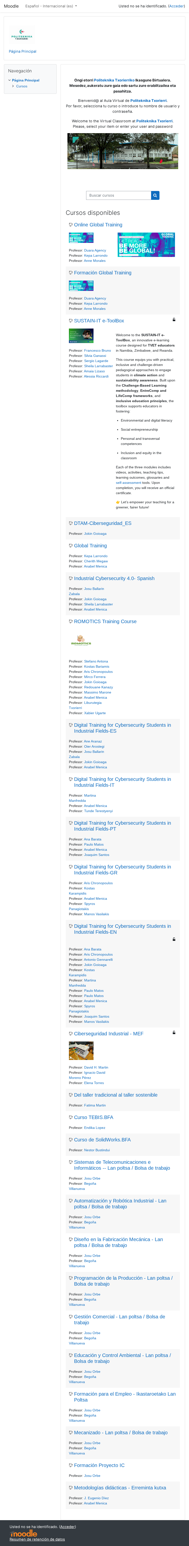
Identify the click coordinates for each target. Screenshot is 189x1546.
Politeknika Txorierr (148, 100)
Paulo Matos (94, 844)
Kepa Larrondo (96, 255)
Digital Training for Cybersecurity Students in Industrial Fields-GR (122, 869)
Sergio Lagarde (96, 361)
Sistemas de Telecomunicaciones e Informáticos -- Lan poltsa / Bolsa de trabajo (122, 1165)
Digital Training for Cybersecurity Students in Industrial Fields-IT (122, 782)
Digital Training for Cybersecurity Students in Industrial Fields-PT (122, 826)
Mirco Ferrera (95, 677)
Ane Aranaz (93, 741)
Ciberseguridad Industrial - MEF (108, 1033)
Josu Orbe (92, 1178)
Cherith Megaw (96, 561)
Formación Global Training (102, 272)
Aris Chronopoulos (98, 672)
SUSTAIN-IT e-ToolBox (99, 320)
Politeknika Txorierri (154, 121)
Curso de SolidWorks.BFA (102, 1139)
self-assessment (128, 483)
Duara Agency (95, 250)
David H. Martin (96, 1067)
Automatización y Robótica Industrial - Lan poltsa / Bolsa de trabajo (120, 1203)
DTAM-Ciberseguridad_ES (102, 523)
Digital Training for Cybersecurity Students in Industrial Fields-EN (122, 929)
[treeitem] (30, 83)
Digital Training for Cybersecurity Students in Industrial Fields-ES (122, 728)
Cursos (21, 86)
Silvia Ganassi (95, 356)
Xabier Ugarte (95, 713)
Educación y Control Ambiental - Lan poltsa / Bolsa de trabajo (122, 1358)
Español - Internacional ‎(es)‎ (49, 6)
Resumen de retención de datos (37, 1539)
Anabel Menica (95, 566)
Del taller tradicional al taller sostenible (116, 1095)
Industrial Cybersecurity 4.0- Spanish (114, 578)
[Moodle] (23, 1533)
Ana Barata (92, 839)
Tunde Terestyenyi (98, 811)
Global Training (90, 545)
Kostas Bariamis (96, 666)
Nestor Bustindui (97, 1150)
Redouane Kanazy (98, 687)
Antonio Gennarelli (98, 960)
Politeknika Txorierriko (114, 80)
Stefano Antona (96, 661)
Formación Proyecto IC (99, 1465)
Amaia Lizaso (94, 371)
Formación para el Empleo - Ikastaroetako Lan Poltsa (125, 1397)
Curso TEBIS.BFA (93, 1117)
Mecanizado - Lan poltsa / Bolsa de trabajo (121, 1432)
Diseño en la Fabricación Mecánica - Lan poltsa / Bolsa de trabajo (118, 1242)
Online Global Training (98, 224)
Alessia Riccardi (96, 376)
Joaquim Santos (96, 855)
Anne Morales (95, 261)
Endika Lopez (94, 1128)
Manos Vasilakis (96, 914)
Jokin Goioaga (95, 534)
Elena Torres (94, 1083)
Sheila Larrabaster (98, 366)
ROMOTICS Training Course (105, 621)
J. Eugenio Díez (96, 1498)
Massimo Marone (97, 692)
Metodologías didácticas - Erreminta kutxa (120, 1487)
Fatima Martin (95, 1105)
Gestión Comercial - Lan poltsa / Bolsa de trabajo (119, 1319)
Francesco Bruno (97, 350)
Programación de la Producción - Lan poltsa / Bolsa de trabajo (123, 1281)
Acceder (176, 6)
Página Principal (22, 51)
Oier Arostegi (94, 746)
